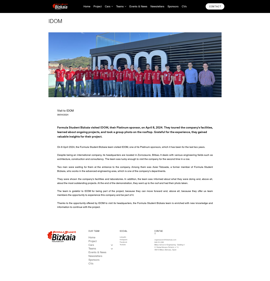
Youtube (123, 244)
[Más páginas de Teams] (125, 6)
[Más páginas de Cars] (112, 6)
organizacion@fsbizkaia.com (165, 240)
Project (92, 241)
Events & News (97, 252)
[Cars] (112, 245)
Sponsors (94, 259)
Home (91, 237)
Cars (91, 244)
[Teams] (112, 249)
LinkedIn (123, 237)
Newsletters (95, 256)
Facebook (123, 242)
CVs (90, 263)
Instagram (123, 239)
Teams (92, 248)
